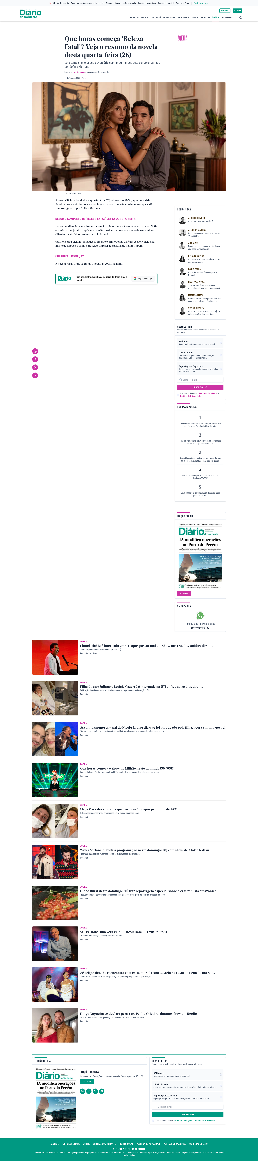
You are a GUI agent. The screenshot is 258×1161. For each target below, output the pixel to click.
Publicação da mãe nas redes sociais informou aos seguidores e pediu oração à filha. (115, 690)
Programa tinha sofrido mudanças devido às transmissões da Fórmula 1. (110, 854)
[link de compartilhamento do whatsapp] (35, 351)
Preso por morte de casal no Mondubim (87, 3)
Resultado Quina (182, 3)
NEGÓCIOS (205, 17)
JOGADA (194, 17)
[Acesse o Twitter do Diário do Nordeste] (95, 1091)
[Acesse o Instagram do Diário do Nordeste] (82, 1091)
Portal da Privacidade (175, 1144)
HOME (132, 17)
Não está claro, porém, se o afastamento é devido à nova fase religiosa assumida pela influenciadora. (122, 731)
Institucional (126, 1144)
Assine (86, 1144)
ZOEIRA (215, 17)
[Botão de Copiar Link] (35, 375)
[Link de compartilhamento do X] (35, 367)
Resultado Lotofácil (166, 3)
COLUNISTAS (226, 17)
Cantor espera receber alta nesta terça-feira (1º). (100, 649)
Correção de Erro (198, 1144)
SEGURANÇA (183, 17)
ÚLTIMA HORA (143, 17)
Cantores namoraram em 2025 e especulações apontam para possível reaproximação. (116, 976)
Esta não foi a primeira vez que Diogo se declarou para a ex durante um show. (112, 1017)
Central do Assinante (104, 1144)
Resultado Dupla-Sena (147, 3)
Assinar (184, 593)
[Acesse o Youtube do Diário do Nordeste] (101, 1091)
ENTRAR (225, 10)
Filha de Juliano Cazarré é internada (121, 3)
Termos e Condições (208, 393)
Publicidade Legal (201, 3)
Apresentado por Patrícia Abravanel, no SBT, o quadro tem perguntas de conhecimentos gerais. (119, 772)
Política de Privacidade (190, 396)
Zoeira (182, 38)
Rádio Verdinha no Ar (60, 3)
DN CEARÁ (156, 17)
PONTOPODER (169, 17)
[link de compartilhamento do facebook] (35, 359)
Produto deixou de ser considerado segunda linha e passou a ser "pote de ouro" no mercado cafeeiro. (122, 895)
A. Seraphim (79, 72)
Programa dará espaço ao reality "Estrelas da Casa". (101, 935)
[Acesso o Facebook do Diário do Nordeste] (89, 1091)
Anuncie (55, 1144)
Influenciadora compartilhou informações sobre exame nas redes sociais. (110, 813)
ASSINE (237, 10)
